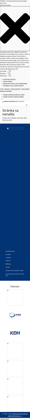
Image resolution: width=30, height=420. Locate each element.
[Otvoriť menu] (27, 105)
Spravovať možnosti (9, 79)
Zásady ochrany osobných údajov (13, 97)
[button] (15, 28)
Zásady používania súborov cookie (13, 94)
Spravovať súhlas (5, 419)
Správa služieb (7, 81)
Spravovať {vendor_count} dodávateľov (15, 83)
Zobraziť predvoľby (15, 89)
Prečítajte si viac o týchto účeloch (13, 85)
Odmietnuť (7, 89)
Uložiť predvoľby (25, 89)
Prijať (2, 89)
